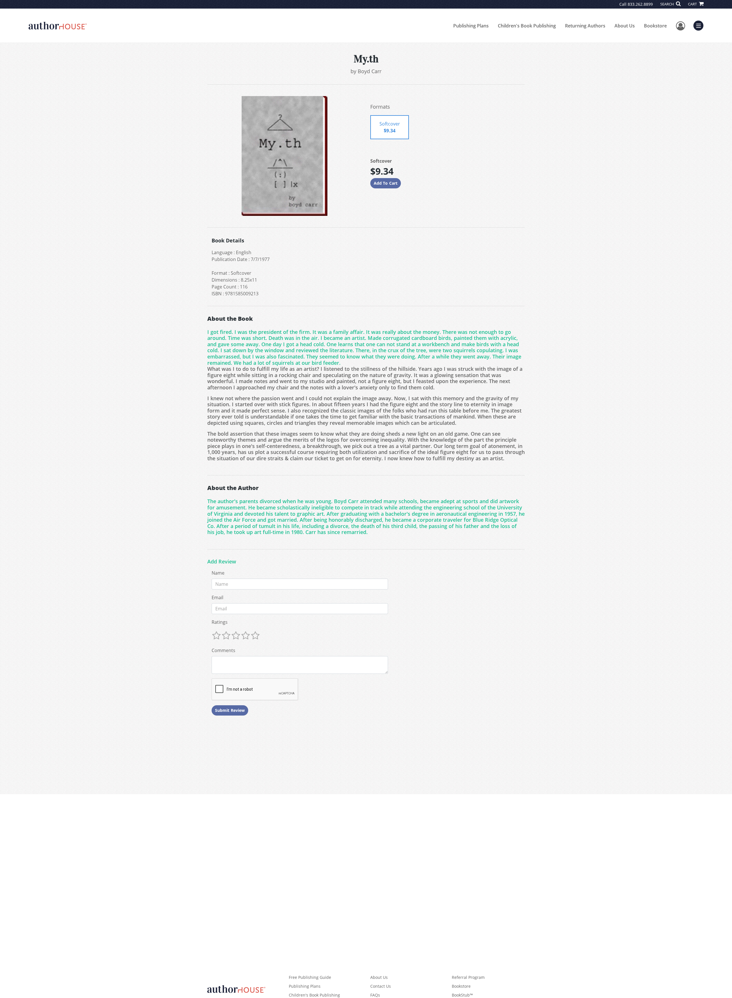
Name (218, 573)
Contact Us (380, 986)
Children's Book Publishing (527, 26)
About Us (624, 26)
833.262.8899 (640, 4)
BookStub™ (462, 995)
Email (217, 597)
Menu (700, 24)
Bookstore (655, 26)
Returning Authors (585, 26)
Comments (223, 650)
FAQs (375, 995)
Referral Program (468, 977)
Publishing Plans (471, 26)
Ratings (220, 622)
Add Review (221, 562)
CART (693, 4)
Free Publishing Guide (310, 977)
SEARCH (667, 4)
